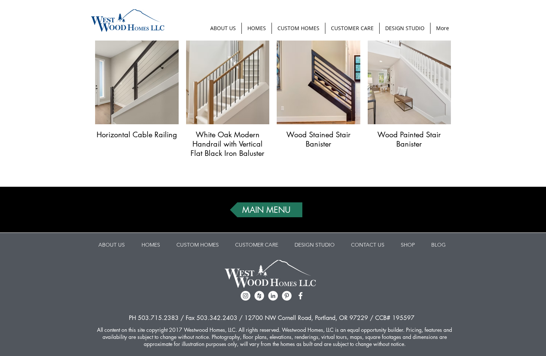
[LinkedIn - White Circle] (273, 296)
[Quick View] (137, 82)
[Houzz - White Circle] (259, 296)
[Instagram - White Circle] (245, 296)
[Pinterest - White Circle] (287, 296)
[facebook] (300, 296)
